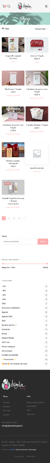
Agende (5, 312)
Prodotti (6, 402)
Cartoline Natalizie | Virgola (37, 125)
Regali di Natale (8, 338)
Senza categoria (8, 347)
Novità (4, 334)
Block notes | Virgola (13, 89)
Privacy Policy (19, 456)
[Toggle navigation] (40, 6)
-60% (4, 299)
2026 (4, 303)
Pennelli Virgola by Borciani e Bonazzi (13, 199)
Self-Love (6, 342)
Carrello (6, 415)
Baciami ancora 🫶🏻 (9, 325)
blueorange (32, 449)
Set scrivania (7, 351)
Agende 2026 (7, 316)
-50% (4, 295)
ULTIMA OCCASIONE (10, 355)
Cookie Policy (30, 456)
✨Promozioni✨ (9, 359)
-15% (4, 286)
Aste (4, 321)
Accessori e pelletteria (11, 308)
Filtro (45, 267)
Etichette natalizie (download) (13, 162)
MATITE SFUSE (37, 168)
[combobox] (40, 29)
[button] (8, 6)
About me (31, 414)
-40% (4, 291)
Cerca (4, 236)
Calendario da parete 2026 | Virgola (37, 90)
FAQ (28, 410)
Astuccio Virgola (37, 56)
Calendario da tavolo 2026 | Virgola (13, 126)
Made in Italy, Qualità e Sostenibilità (35, 404)
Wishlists (6, 407)
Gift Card (6, 411)
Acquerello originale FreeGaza (13, 57)
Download (6, 329)
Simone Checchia (22, 449)
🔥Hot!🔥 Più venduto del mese (14, 364)
